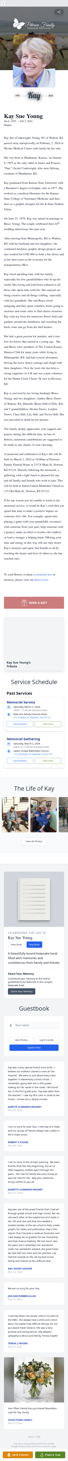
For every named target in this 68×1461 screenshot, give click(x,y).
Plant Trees (48, 724)
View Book (16, 944)
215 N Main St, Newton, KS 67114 (31, 717)
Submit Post (34, 1047)
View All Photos (34, 841)
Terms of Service (43, 1446)
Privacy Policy (24, 1446)
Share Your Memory (22, 991)
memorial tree (43, 574)
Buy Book (34, 944)
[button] (34, 1379)
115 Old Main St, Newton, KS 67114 (32, 754)
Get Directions (20, 724)
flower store (41, 580)
